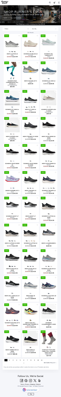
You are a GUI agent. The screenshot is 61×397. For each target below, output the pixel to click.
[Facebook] (21, 380)
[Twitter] (35, 380)
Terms (22, 384)
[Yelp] (39, 380)
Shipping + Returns (35, 384)
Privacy (27, 384)
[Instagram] (30, 380)
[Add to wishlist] (19, 36)
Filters (6, 29)
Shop (5, 18)
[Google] (26, 380)
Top (31, 394)
